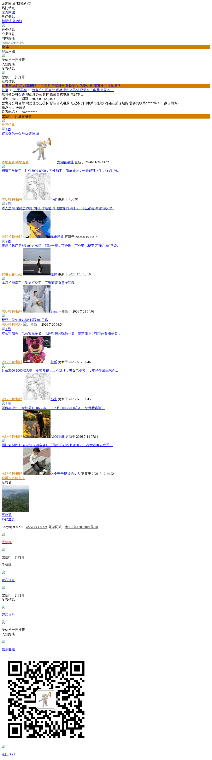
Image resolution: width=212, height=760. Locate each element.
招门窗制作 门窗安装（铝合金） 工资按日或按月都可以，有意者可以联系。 (57, 445)
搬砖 (54, 274)
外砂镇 (17, 21)
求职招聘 (29, 85)
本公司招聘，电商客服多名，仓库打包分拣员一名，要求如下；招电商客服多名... (61, 333)
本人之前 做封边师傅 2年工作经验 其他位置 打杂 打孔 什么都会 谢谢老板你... (58, 208)
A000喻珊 (58, 436)
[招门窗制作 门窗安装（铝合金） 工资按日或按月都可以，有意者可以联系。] (3, 441)
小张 (54, 199)
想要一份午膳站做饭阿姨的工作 (25, 320)
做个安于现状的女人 (65, 473)
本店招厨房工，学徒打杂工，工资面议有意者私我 (38, 283)
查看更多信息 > (13, 478)
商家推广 (100, 85)
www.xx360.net (36, 527)
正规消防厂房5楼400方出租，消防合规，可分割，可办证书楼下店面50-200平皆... (60, 245)
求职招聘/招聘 (12, 199)
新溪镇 (7, 21)
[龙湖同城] (3, 25)
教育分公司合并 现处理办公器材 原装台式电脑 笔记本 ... (73, 90)
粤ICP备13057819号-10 (81, 527)
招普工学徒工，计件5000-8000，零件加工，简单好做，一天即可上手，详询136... (60, 170)
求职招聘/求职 (12, 237)
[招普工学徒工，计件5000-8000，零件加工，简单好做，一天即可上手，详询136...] (3, 166)
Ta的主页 (8, 519)
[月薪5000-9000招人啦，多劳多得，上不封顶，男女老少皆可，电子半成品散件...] (3, 366)
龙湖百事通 (65, 162)
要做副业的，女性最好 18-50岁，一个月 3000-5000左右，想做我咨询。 (53, 408)
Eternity (56, 311)
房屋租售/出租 (12, 274)
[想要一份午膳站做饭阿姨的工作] (3, 316)
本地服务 (114, 85)
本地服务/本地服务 (15, 162)
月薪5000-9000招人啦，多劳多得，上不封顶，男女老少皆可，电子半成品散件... (60, 370)
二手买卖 (44, 85)
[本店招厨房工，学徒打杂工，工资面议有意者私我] (3, 279)
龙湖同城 (8, 12)
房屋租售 (58, 85)
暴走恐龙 (57, 237)
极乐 (54, 362)
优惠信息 (86, 85)
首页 (5, 85)
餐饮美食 (72, 85)
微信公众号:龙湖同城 (20, 133)
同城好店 (15, 85)
